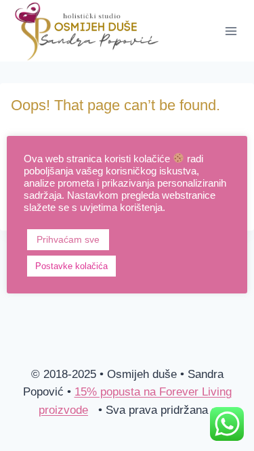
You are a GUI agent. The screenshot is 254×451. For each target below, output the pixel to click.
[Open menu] (230, 30)
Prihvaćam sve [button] (68, 239)
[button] (134, 266)
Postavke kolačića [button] (71, 266)
